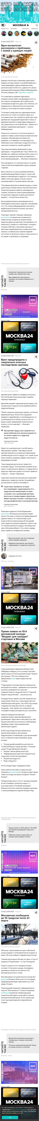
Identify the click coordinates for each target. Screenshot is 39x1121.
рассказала (5, 217)
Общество (18, 42)
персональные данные (18, 1109)
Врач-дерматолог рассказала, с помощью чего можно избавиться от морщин (21, 279)
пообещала (5, 993)
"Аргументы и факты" (25, 92)
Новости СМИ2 (5, 320)
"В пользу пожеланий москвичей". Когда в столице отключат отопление (22, 1046)
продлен (4, 979)
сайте (13, 678)
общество (4, 289)
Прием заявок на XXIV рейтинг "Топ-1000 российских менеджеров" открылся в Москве (23, 830)
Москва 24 (19, 25)
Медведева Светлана (15, 556)
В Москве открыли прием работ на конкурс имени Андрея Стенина (20, 836)
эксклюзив (11, 561)
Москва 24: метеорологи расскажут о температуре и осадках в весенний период (21, 1040)
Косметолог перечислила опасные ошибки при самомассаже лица (20, 273)
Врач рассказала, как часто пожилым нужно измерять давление (21, 539)
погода (10, 1055)
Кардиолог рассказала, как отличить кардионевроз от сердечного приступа (22, 544)
